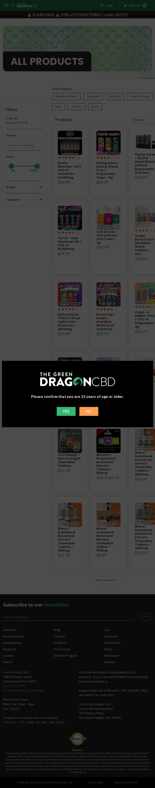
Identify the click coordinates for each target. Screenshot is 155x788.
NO (89, 411)
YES (66, 411)
